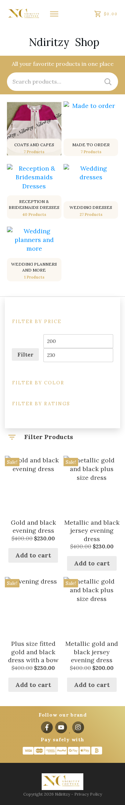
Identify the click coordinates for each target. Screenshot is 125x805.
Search (108, 81)
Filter (25, 354)
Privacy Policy (88, 794)
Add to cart (33, 555)
